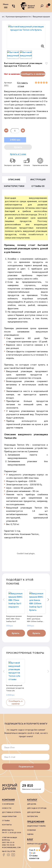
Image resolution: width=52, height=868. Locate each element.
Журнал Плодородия (37, 844)
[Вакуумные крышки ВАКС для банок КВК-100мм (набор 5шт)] (36, 602)
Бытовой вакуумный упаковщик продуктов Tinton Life (15, 688)
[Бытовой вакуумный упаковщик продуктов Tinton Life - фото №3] (26, 54)
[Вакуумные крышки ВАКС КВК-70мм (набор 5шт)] (15, 602)
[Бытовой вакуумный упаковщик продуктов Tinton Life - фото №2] (13, 54)
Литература (32, 816)
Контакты (7, 825)
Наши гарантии (9, 816)
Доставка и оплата (11, 812)
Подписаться (26, 766)
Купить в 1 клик (18, 154)
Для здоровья (33, 812)
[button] (48, 599)
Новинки (31, 830)
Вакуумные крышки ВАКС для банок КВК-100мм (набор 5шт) (35, 618)
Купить (15, 633)
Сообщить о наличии (33, 74)
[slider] (41, 82)
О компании (8, 804)
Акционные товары (36, 826)
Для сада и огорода (36, 808)
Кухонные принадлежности (18, 17)
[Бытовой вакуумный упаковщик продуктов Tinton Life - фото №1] (26, 36)
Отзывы (6, 821)
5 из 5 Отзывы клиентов (34, 854)
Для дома (31, 804)
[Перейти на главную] (27, 6)
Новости (6, 808)
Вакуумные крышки (41, 17)
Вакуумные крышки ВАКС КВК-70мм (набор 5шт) (14, 618)
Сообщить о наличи (16, 702)
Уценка (30, 834)
